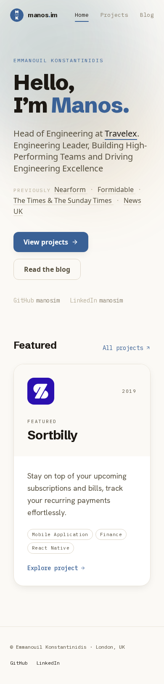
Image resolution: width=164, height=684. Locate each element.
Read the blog (47, 269)
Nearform (70, 189)
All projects (123, 348)
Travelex (121, 133)
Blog (147, 14)
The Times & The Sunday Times (63, 200)
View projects (46, 242)
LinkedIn (48, 663)
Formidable (116, 189)
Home (82, 14)
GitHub (19, 663)
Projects (114, 14)
